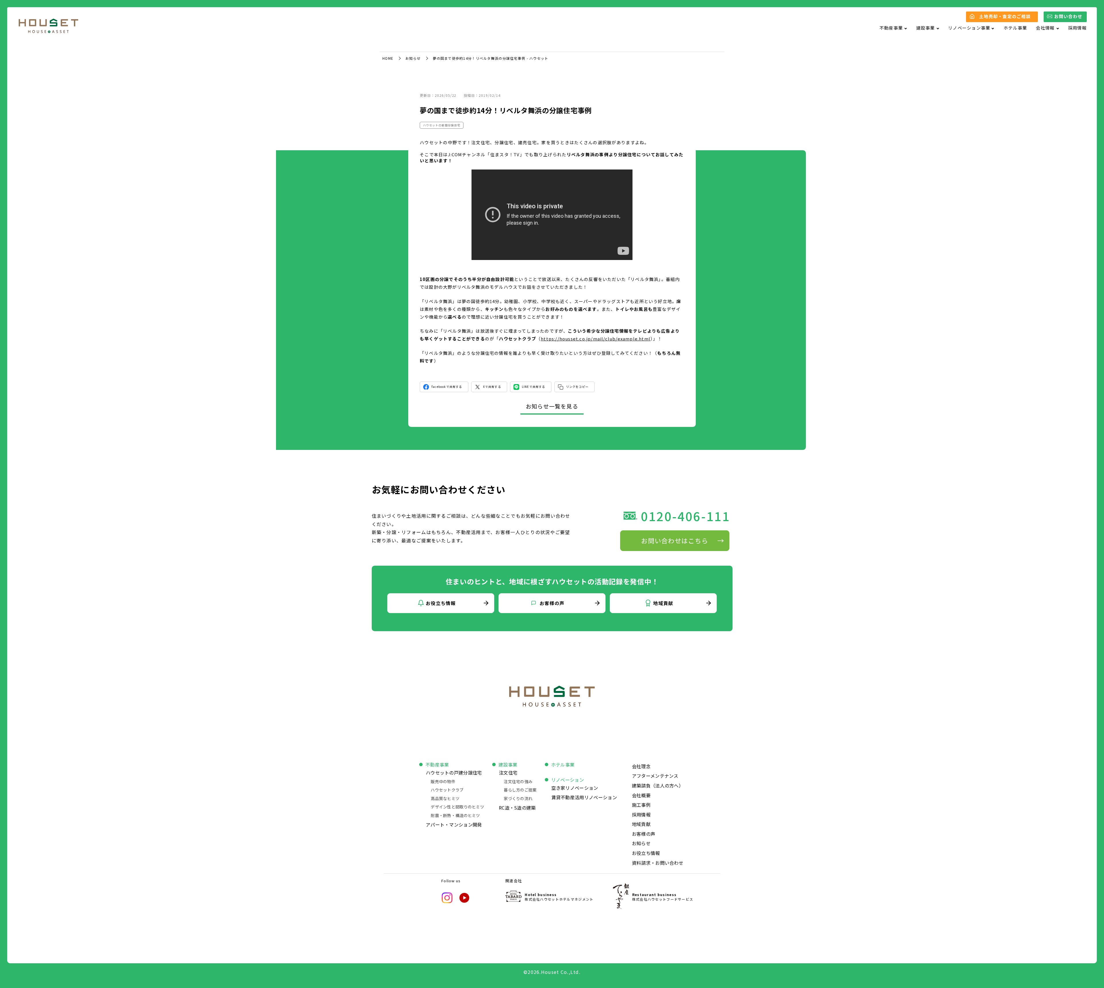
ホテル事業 (1015, 28)
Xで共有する (492, 386)
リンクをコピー (577, 386)
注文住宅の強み (518, 781)
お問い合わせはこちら (674, 540)
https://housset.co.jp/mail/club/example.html (595, 339)
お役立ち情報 (646, 853)
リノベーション (567, 779)
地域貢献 (641, 824)
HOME (387, 58)
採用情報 (1077, 28)
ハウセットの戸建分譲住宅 (454, 772)
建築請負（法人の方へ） (658, 785)
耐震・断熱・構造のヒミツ (455, 815)
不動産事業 (437, 764)
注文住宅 (508, 772)
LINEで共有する (533, 386)
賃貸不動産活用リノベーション (584, 797)
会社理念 (641, 766)
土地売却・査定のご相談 (1005, 16)
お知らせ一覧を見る (552, 406)
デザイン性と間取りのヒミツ (457, 807)
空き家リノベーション (574, 787)
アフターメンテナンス (655, 775)
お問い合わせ (1068, 16)
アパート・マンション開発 (454, 824)
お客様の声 (644, 833)
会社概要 (641, 795)
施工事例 (641, 804)
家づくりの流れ (518, 798)
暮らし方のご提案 (520, 790)
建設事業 (508, 764)
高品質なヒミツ (445, 798)
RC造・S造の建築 (517, 807)
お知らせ (413, 58)
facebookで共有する (447, 386)
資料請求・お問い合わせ (658, 862)
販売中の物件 (443, 781)
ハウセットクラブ (447, 790)
